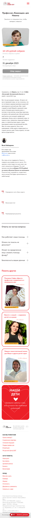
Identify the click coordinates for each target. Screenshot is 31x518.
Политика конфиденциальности (11, 512)
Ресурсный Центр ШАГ (9, 450)
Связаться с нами (8, 489)
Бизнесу (5, 466)
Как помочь (6, 461)
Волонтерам (6, 469)
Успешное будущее (8, 442)
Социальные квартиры (9, 440)
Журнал (5, 481)
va (2, 155)
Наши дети (6, 458)
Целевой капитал (8, 463)
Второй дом (6, 448)
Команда (5, 478)
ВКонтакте (5, 153)
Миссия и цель (7, 476)
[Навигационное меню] (28, 3)
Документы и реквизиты (10, 486)
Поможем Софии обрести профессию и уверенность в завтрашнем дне (14, 280)
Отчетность (6, 484)
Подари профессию (7, 76)
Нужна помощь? (7, 437)
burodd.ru (7, 155)
